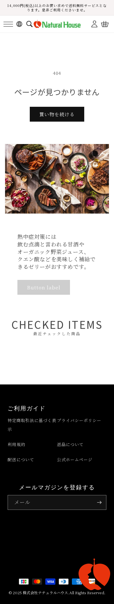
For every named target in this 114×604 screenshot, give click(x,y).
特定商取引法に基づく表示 (32, 424)
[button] (8, 24)
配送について (21, 459)
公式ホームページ (74, 459)
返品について (70, 444)
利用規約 (16, 444)
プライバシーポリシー (79, 420)
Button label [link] (43, 287)
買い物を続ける (57, 114)
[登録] (99, 502)
